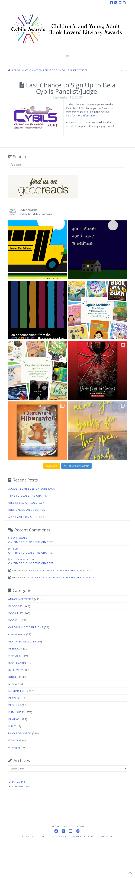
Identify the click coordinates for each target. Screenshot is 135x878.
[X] (116, 3)
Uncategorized (19, 733)
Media (12, 684)
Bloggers (15, 606)
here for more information (81, 115)
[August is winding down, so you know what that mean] (37, 249)
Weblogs (14, 740)
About (46, 836)
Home (25, 836)
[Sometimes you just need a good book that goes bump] (97, 370)
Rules (12, 726)
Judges (13, 677)
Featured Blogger (22, 641)
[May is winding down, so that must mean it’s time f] (97, 310)
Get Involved (61, 836)
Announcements (20, 599)
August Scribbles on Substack (31, 488)
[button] (67, 57)
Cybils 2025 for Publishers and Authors (59, 570)
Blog (35, 836)
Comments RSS (21, 786)
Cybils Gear (105, 836)
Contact (89, 836)
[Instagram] (125, 3)
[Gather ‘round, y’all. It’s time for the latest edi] (37, 370)
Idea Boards (17, 662)
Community (16, 634)
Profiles (14, 705)
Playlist (14, 698)
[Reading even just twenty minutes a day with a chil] (97, 249)
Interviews (16, 669)
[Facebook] (112, 3)
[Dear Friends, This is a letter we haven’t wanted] (37, 310)
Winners (14, 747)
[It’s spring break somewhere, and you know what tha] (97, 430)
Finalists (15, 655)
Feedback (15, 648)
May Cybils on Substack (26, 517)
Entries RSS (18, 782)
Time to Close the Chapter (28, 495)
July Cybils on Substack (26, 502)
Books (13, 620)
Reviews (14, 719)
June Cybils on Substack (26, 509)
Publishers (16, 712)
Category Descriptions (25, 627)
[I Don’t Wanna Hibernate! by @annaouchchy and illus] (37, 430)
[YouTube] (120, 3)
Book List (15, 613)
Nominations (18, 691)
